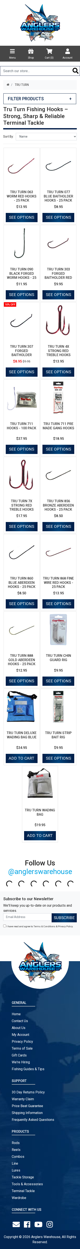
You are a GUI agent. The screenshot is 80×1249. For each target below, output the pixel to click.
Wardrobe (19, 1198)
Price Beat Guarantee (27, 1106)
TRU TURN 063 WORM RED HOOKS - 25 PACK (21, 196)
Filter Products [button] (40, 98)
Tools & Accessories (27, 1184)
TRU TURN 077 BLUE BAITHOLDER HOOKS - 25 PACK (58, 196)
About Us (18, 1028)
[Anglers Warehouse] (40, 22)
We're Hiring (21, 1062)
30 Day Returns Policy (28, 1092)
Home (16, 1014)
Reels (16, 1150)
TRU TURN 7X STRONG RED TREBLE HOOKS (21, 505)
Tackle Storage (23, 1177)
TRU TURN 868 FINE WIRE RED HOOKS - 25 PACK (58, 582)
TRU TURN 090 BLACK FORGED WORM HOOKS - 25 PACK (21, 275)
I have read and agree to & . (39, 926)
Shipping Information (27, 1113)
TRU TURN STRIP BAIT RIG (58, 735)
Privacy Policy (65, 926)
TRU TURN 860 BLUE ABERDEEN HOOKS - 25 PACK (21, 582)
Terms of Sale (22, 1048)
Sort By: (8, 136)
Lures (16, 1170)
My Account (20, 1035)
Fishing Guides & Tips (28, 1069)
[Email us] (17, 1224)
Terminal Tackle (23, 1191)
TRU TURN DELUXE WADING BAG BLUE (21, 735)
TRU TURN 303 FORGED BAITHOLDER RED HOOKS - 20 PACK (58, 275)
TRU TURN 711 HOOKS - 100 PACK (21, 426)
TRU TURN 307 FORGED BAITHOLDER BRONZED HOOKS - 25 (21, 354)
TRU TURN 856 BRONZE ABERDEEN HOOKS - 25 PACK (58, 505)
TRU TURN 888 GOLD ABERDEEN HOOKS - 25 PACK (21, 660)
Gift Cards (19, 1055)
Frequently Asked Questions (33, 1120)
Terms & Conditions (44, 926)
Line (15, 1163)
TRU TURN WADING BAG (40, 812)
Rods (16, 1143)
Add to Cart (21, 758)
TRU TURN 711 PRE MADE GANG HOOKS (58, 426)
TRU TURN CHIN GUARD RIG (58, 658)
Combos (18, 1157)
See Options (21, 217)
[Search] (75, 71)
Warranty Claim (23, 1099)
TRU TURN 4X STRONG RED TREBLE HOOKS (58, 350)
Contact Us (20, 1021)
